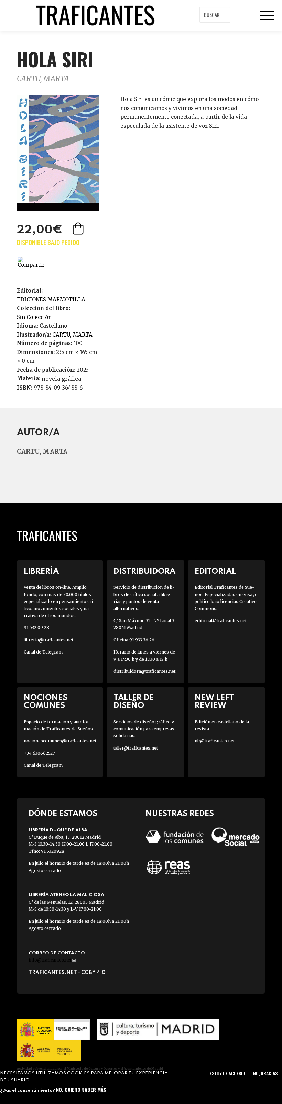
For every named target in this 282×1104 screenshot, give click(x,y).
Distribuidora (144, 571)
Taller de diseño (133, 702)
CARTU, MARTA (43, 78)
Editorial (215, 571)
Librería (41, 571)
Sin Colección (34, 317)
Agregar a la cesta (79, 228)
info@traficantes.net (52, 960)
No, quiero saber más (81, 1089)
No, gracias (265, 1073)
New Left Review (214, 702)
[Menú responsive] (266, 15)
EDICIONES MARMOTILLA (51, 299)
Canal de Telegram (43, 652)
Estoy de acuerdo (228, 1073)
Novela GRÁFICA (61, 378)
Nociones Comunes (45, 702)
